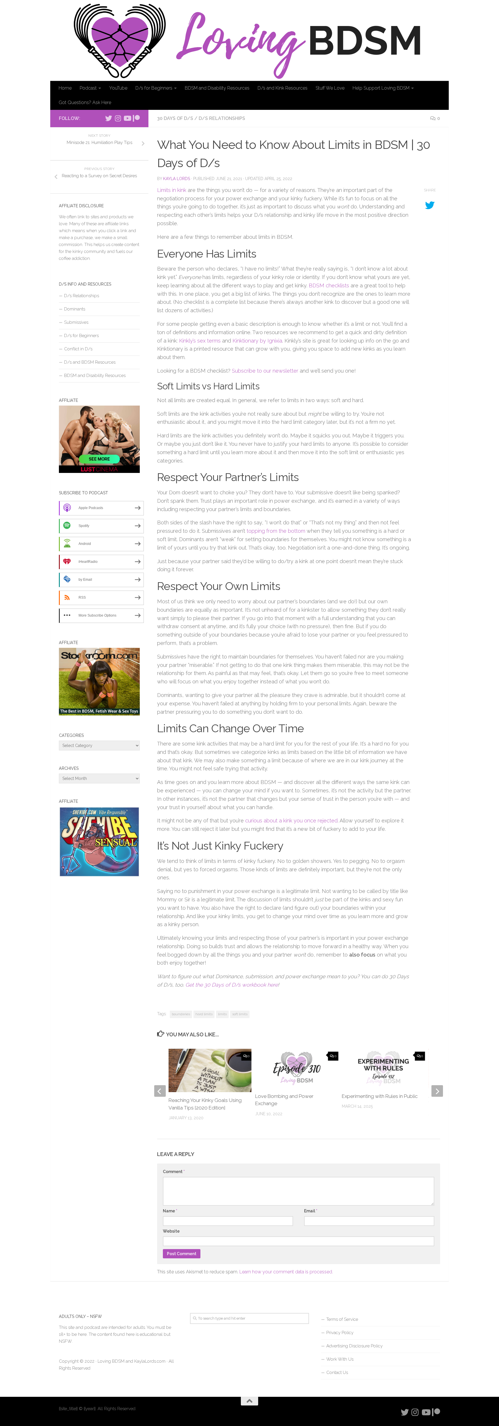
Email (310, 1211)
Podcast (88, 88)
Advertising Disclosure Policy (354, 1346)
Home (65, 88)
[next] (437, 1091)
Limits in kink (171, 190)
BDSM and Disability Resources (217, 88)
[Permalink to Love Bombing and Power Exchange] (296, 1068)
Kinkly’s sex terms (200, 341)
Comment (174, 1171)
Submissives (76, 322)
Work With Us (339, 1359)
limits (222, 1014)
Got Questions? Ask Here (85, 102)
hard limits (204, 1014)
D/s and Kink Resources (283, 88)
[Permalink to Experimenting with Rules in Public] (383, 1068)
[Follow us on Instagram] (117, 118)
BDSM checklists (329, 285)
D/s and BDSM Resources (90, 362)
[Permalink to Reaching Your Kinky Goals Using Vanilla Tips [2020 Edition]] (210, 1076)
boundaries (181, 1014)
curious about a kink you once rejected (291, 821)
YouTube (118, 88)
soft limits (239, 1014)
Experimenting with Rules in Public (380, 1096)
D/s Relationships (222, 118)
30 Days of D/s (175, 118)
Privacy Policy (339, 1332)
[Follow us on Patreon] (136, 118)
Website (171, 1231)
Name (170, 1211)
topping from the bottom (276, 531)
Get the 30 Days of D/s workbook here (231, 985)
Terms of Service (342, 1319)
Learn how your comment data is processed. (286, 1272)
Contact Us (337, 1372)
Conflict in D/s (78, 349)
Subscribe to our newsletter (265, 371)
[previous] (160, 1091)
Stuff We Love (330, 88)
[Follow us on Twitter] (108, 118)
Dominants (74, 309)
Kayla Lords (176, 178)
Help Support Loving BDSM (381, 88)
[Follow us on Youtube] (127, 118)
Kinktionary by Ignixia (257, 341)
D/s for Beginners (153, 88)
